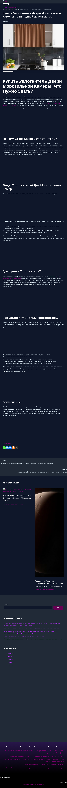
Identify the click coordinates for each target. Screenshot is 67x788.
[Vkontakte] (10, 447)
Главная (8, 747)
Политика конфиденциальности (33, 784)
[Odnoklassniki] (13, 447)
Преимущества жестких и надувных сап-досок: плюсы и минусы (24, 636)
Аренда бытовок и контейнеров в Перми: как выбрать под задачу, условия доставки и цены (33, 639)
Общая (10, 662)
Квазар (6, 4)
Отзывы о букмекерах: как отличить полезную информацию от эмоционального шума (31, 628)
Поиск (6, 604)
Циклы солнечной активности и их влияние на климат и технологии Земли (17, 498)
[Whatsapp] (4, 447)
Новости (10, 659)
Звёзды (10, 656)
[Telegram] (7, 447)
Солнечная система (14, 668)
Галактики (14, 504)
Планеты (10, 665)
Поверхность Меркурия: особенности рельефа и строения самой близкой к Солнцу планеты (49, 583)
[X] (16, 447)
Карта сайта (63, 782)
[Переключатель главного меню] (7, 7)
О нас (57, 747)
